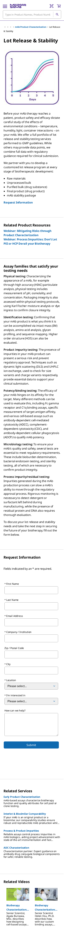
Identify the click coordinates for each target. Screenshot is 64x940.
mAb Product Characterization (30, 26)
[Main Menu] (5, 6)
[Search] (57, 14)
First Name (12, 583)
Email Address (14, 616)
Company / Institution (19, 632)
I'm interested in (15, 695)
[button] (17, 907)
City (8, 664)
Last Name (12, 599)
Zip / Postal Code (14, 648)
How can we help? (14, 710)
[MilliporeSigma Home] (18, 6)
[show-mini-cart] (59, 6)
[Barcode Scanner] (51, 6)
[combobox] (32, 14)
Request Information (18, 202)
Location (11, 680)
